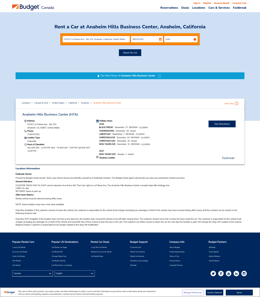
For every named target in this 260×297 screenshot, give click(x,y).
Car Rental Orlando (59, 261)
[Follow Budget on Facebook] (221, 273)
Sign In (197, 3)
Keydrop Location (107, 157)
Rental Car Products (137, 252)
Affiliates (212, 247)
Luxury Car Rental (18, 247)
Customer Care (239, 3)
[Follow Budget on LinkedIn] (237, 273)
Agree (239, 292)
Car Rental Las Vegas (59, 247)
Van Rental (16, 265)
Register (207, 3)
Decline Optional (214, 292)
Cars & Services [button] (219, 7)
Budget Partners (218, 242)
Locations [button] (198, 7)
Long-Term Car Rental (99, 247)
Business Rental (221, 3)
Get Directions (222, 124)
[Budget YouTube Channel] (229, 273)
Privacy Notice (175, 261)
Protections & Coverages (139, 261)
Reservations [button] (169, 7)
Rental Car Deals (100, 242)
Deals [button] (185, 7)
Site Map (133, 265)
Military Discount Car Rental (101, 252)
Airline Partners (214, 256)
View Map (229, 103)
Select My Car (130, 52)
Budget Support (139, 242)
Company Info (176, 242)
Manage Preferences (193, 292)
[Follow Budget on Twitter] (213, 273)
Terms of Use (174, 256)
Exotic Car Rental (18, 256)
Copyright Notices (176, 265)
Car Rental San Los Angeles (62, 265)
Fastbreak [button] (239, 7)
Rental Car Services (137, 256)
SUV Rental (16, 261)
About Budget (175, 247)
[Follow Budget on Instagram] (244, 273)
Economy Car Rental (19, 252)
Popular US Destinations (64, 242)
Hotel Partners (214, 261)
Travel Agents (214, 252)
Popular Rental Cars (23, 242)
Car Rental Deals (97, 256)
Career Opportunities (177, 252)
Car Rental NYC (57, 252)
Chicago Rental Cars (59, 256)
